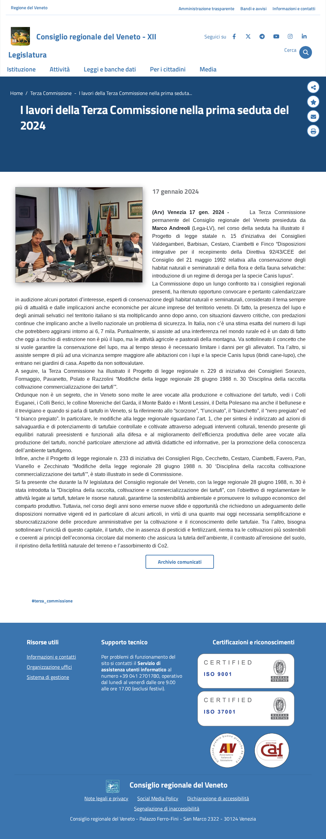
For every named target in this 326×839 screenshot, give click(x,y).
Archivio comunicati (180, 562)
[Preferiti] (313, 102)
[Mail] (313, 117)
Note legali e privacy (106, 798)
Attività (60, 69)
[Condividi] (313, 87)
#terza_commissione (52, 600)
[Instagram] (290, 36)
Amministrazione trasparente (206, 8)
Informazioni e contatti (294, 8)
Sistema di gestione (48, 677)
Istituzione (21, 69)
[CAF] (272, 750)
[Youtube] (276, 36)
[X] (248, 36)
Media (208, 69)
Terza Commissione (51, 93)
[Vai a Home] (20, 36)
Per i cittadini (168, 69)
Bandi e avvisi (253, 8)
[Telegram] (262, 36)
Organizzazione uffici (49, 667)
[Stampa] (313, 131)
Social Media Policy (157, 798)
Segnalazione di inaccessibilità (166, 808)
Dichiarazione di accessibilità (218, 798)
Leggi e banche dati (110, 69)
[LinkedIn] (304, 36)
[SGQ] (246, 671)
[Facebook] (234, 36)
